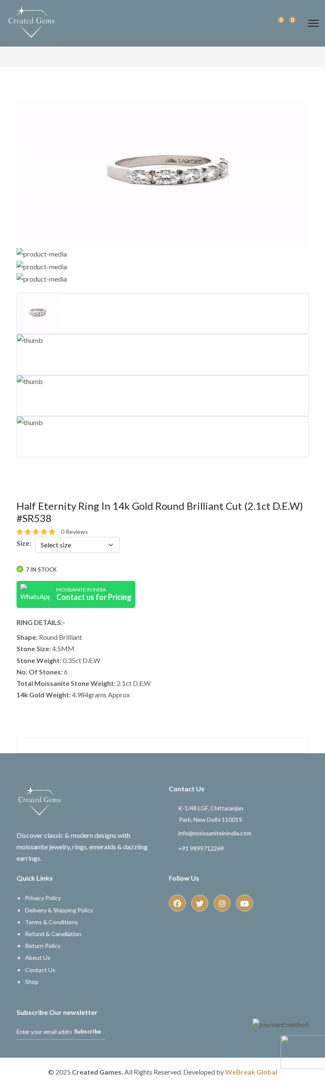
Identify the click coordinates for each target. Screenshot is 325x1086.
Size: (24, 543)
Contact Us (40, 969)
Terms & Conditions (51, 922)
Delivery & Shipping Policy (59, 910)
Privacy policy (43, 897)
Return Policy (43, 945)
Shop (32, 981)
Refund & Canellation (53, 933)
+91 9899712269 (201, 848)
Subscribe (87, 1031)
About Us (37, 957)
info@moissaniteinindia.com (214, 833)
